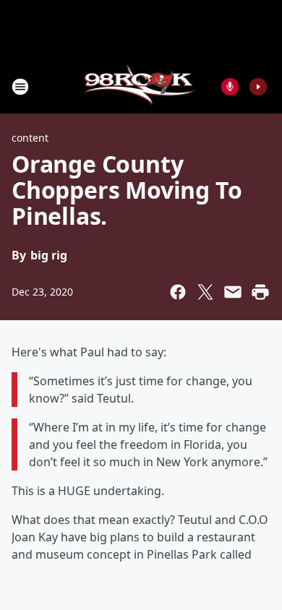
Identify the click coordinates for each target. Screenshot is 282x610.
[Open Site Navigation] (20, 86)
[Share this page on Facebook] (178, 292)
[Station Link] (141, 86)
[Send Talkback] (230, 86)
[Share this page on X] (205, 292)
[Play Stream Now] (258, 86)
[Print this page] (260, 292)
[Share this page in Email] (233, 292)
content (30, 138)
